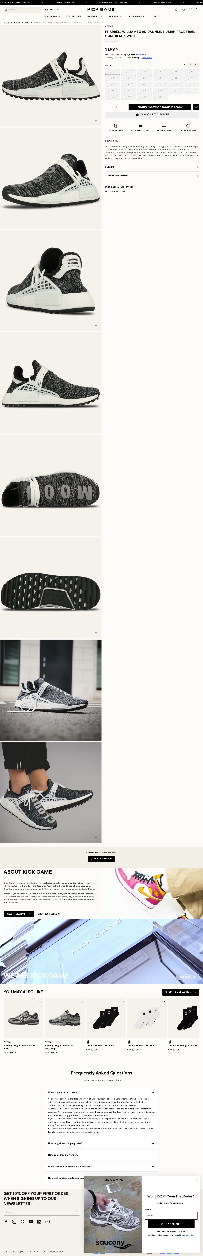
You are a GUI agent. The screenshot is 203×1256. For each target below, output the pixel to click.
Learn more (141, 55)
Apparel (113, 16)
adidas (17, 23)
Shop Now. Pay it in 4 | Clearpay (75, 2)
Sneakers (92, 16)
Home (6, 23)
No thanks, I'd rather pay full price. (171, 1231)
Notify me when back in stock (160, 107)
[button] (95, 16)
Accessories (136, 16)
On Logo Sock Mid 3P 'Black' (100, 1045)
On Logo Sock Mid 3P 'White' (141, 1045)
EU (196, 65)
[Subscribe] (76, 1212)
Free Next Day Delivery (26, 2)
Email (148, 1209)
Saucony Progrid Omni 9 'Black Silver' (19, 1047)
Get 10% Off (171, 1224)
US (190, 65)
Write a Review (104, 860)
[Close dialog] (196, 1179)
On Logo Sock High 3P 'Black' (182, 1045)
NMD (27, 23)
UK (184, 65)
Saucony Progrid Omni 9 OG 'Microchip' (59, 1047)
